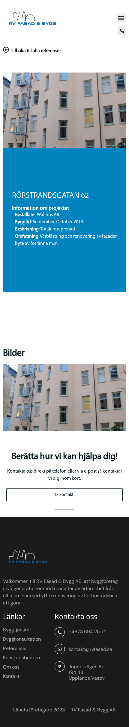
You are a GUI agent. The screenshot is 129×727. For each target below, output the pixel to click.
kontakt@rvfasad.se (90, 649)
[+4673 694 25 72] (60, 632)
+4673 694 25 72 (87, 631)
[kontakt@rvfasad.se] (60, 649)
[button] (121, 18)
